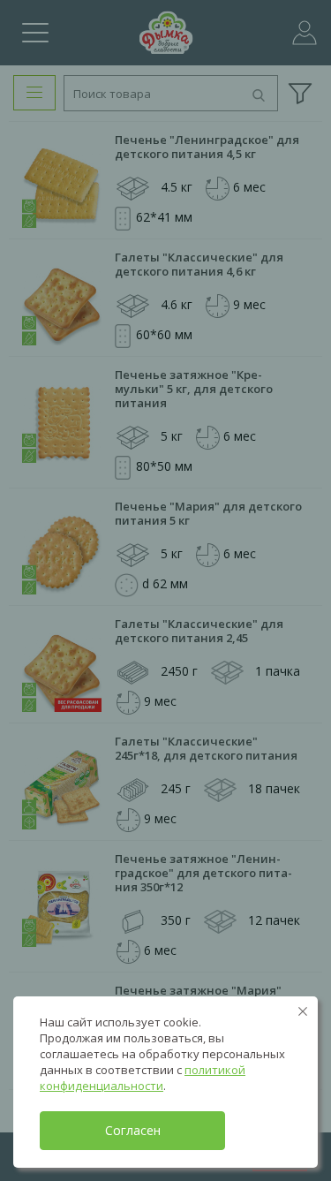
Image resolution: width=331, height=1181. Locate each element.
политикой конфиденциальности (142, 1078)
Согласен (133, 1130)
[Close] (302, 1011)
